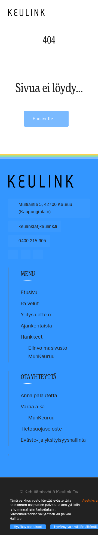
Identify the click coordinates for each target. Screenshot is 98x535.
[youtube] (38, 254)
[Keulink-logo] (41, 177)
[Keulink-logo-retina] (26, 11)
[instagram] (25, 254)
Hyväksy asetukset (28, 526)
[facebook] (13, 254)
